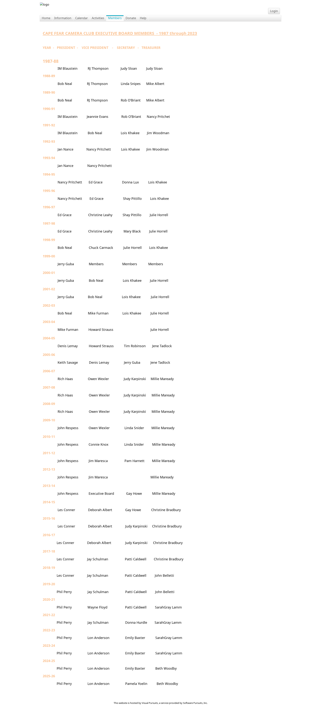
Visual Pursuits (150, 703)
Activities (98, 18)
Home (46, 18)
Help (143, 18)
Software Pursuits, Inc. (195, 703)
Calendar (81, 18)
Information (62, 18)
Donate (131, 18)
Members (115, 18)
